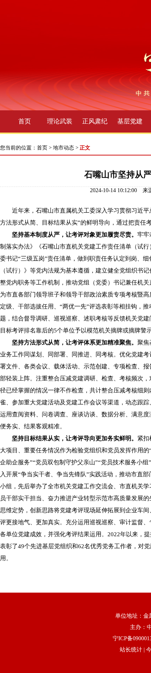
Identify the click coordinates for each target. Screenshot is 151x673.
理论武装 (59, 121)
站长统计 (131, 650)
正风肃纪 (94, 121)
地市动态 (63, 148)
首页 (24, 121)
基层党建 (130, 121)
